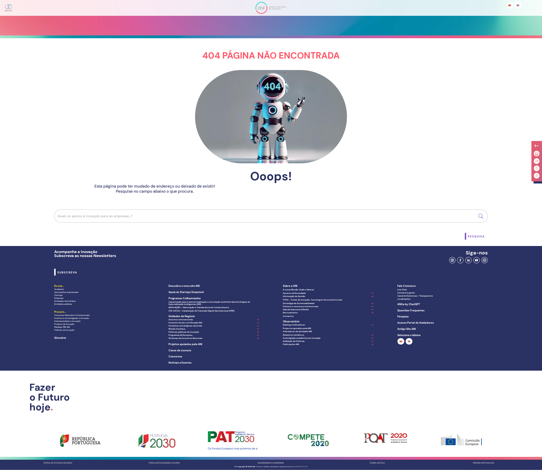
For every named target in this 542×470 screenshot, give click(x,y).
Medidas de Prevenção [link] (483, 462)
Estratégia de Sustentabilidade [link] (298, 303)
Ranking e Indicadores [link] (294, 324)
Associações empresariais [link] (66, 292)
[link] (476, 236)
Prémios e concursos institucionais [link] (300, 306)
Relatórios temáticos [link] (293, 335)
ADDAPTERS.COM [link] (301, 467)
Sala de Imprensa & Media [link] (296, 309)
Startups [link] (58, 295)
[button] (8, 8)
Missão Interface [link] (177, 329)
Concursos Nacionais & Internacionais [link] (72, 315)
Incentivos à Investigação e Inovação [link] (71, 318)
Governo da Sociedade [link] (294, 293)
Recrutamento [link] (290, 312)
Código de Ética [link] (377, 462)
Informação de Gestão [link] (294, 296)
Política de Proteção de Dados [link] (57, 462)
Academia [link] (59, 289)
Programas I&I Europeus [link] (181, 335)
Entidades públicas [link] (63, 304)
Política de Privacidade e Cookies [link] (164, 462)
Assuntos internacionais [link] (181, 319)
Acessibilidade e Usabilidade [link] (271, 462)
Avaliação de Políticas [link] (294, 341)
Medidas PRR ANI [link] (62, 327)
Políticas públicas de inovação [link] (184, 332)
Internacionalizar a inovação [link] (67, 321)
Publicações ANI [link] (291, 344)
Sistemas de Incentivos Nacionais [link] (185, 338)
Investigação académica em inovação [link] (302, 338)
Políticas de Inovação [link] (64, 330)
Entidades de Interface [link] (65, 301)
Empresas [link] (59, 298)
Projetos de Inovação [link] (64, 324)
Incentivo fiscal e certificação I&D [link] (185, 322)
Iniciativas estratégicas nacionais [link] (185, 325)
